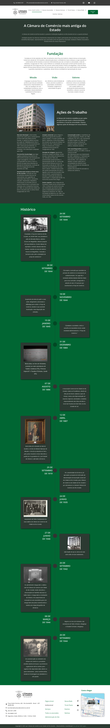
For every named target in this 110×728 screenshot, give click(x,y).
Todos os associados (52, 713)
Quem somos (36, 10)
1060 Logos (82, 726)
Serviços (48, 709)
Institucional (49, 705)
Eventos (55, 14)
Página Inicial (49, 701)
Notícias (60, 14)
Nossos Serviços (60, 10)
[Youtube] (89, 3)
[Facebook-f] (78, 701)
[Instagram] (83, 3)
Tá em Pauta (71, 10)
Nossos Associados (47, 10)
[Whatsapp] (94, 3)
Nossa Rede (80, 10)
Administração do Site (52, 717)
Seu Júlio (75, 726)
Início (29, 10)
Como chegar (86, 690)
